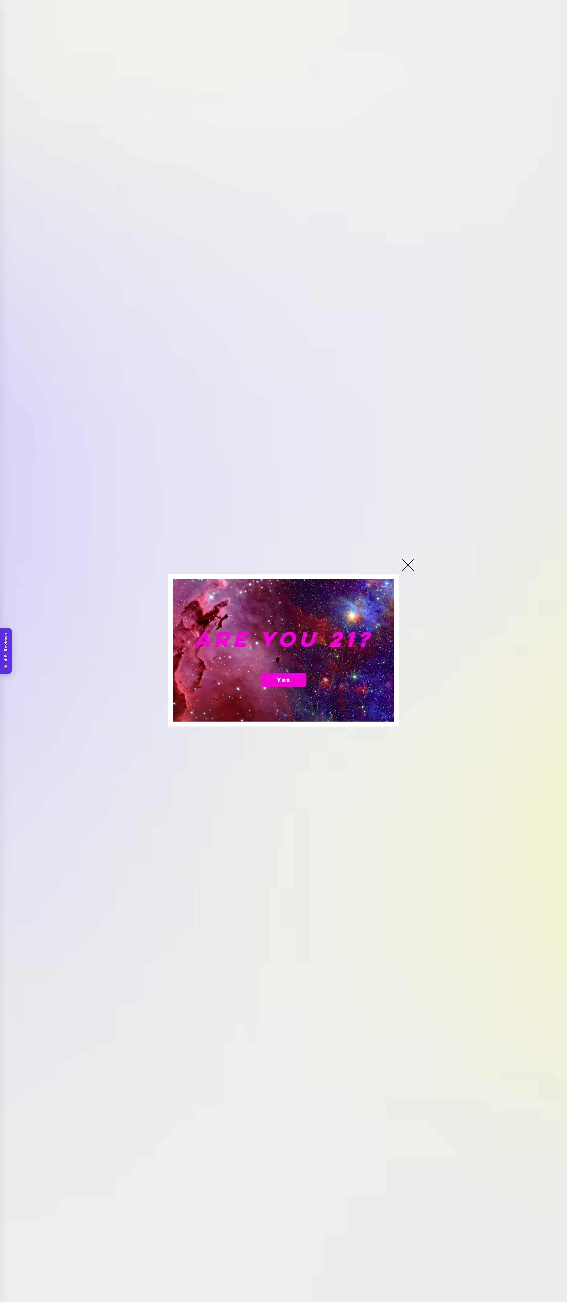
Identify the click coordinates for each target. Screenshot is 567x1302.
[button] (408, 565)
